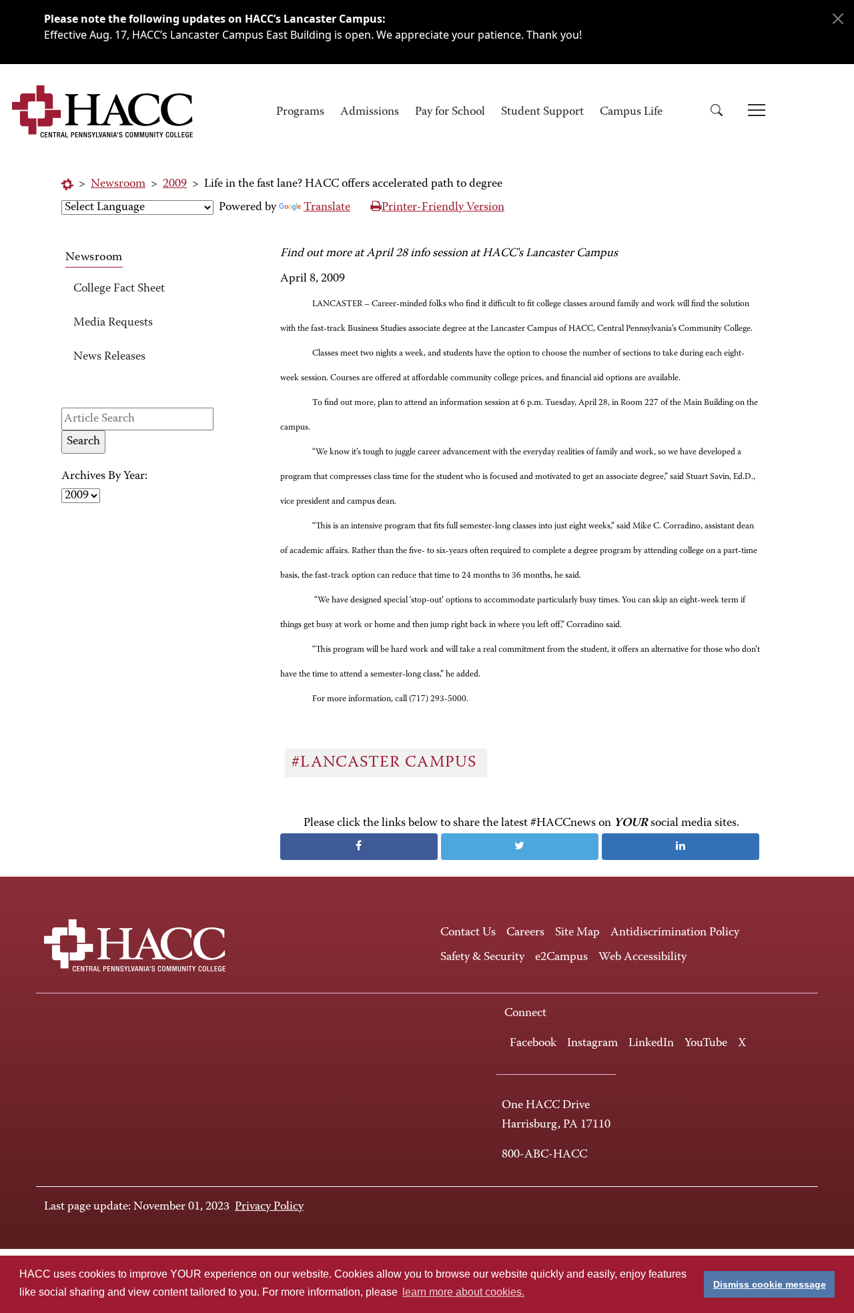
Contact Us (468, 933)
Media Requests (113, 323)
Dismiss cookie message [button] (769, 1284)
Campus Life (631, 112)
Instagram (592, 1043)
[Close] (838, 18)
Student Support (542, 112)
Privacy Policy (269, 1207)
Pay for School (450, 112)
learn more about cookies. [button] (463, 1292)
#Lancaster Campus (386, 763)
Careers (525, 933)
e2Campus (561, 957)
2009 (175, 184)
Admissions (369, 112)
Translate (327, 207)
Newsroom (118, 184)
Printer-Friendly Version (443, 207)
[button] (721, 112)
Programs (300, 112)
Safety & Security (482, 957)
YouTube (706, 1043)
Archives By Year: (104, 476)
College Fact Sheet (119, 289)
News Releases (109, 357)
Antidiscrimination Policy (674, 933)
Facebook (533, 1043)
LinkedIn (651, 1043)
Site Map (577, 933)
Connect (525, 1013)
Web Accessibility (642, 957)
